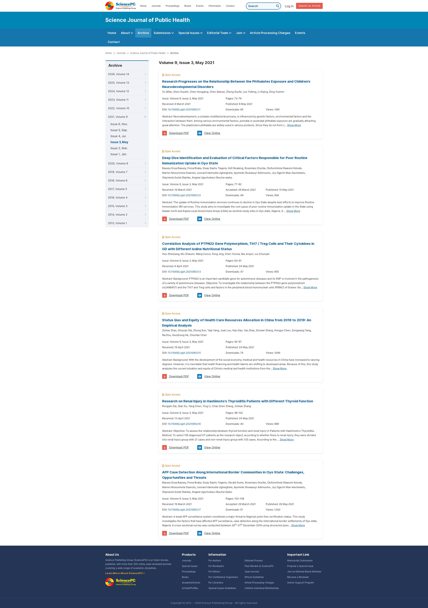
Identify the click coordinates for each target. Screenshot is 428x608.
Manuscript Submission (300, 560)
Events (199, 6)
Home (143, 6)
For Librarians (215, 582)
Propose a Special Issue (300, 566)
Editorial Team (218, 33)
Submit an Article (309, 5)
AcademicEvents (191, 582)
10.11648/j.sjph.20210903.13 (184, 271)
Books (187, 6)
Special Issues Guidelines (222, 588)
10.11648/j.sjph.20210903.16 (184, 423)
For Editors (214, 571)
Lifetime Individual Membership (262, 588)
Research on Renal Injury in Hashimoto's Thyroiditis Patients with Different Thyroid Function (237, 401)
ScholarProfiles (190, 588)
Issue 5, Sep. (119, 130)
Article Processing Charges (270, 33)
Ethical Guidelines (254, 577)
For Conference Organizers (223, 577)
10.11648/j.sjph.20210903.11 (184, 109)
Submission (162, 33)
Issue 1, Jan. (119, 154)
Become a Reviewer (298, 577)
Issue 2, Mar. (119, 148)
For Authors (214, 560)
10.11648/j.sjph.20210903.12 (184, 195)
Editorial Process (254, 560)
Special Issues (189, 33)
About (126, 33)
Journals (156, 6)
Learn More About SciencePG (124, 573)
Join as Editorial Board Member (304, 571)
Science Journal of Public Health (148, 53)
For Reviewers (216, 566)
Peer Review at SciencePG (259, 566)
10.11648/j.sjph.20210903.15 (184, 352)
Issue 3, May (119, 142)
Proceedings (172, 6)
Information (214, 6)
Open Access (252, 571)
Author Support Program (300, 582)
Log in (289, 6)
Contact (230, 6)
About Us (112, 554)
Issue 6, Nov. (119, 124)
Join (239, 33)
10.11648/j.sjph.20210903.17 (184, 509)
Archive (143, 33)
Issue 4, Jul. (118, 136)
